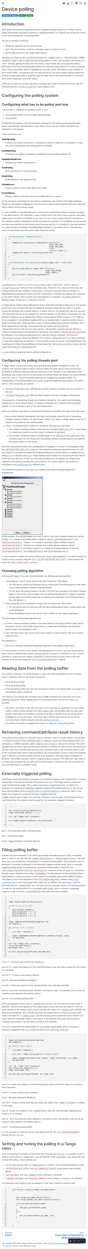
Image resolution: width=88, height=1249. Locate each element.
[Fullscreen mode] (72, 3)
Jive (3, 352)
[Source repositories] (64, 3)
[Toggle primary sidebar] (3, 3)
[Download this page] (68, 3)
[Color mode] (76, 3)
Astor (9, 455)
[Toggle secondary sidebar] (85, 3)
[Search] (81, 3)
